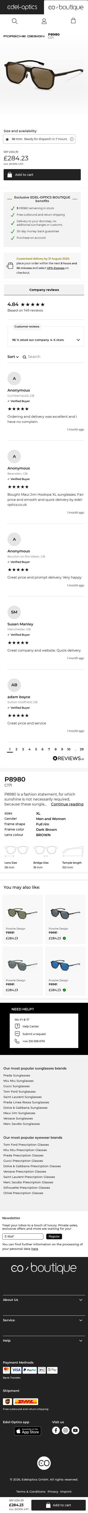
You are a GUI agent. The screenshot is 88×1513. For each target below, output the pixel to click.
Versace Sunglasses (18, 1118)
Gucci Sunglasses (16, 1086)
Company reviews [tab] (44, 290)
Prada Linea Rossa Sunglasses (26, 1102)
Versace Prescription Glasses (24, 1171)
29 (82, 749)
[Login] (44, 21)
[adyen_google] (52, 1370)
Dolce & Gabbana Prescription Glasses (32, 1166)
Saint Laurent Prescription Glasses (29, 1177)
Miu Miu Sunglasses (18, 1081)
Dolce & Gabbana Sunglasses (25, 1107)
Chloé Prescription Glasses (23, 1193)
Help (7, 1341)
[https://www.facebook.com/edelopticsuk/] (56, 1431)
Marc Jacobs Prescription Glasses (28, 1182)
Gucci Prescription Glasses (23, 1160)
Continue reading (67, 804)
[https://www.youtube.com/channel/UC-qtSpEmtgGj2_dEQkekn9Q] (75, 1431)
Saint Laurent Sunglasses (22, 1097)
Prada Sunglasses (16, 1075)
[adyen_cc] (6, 1370)
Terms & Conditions (31, 1491)
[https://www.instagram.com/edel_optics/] (65, 1431)
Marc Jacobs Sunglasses (21, 1124)
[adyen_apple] (42, 1370)
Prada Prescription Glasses (23, 1155)
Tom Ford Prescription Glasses (26, 1144)
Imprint (66, 1491)
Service (9, 1320)
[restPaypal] (30, 1370)
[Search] (14, 21)
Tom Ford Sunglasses (19, 1091)
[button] (22, 7)
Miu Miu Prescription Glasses (25, 1150)
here (34, 1248)
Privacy (53, 1491)
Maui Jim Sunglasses (19, 1113)
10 (68, 749)
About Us (10, 1300)
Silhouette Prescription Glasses (26, 1187)
